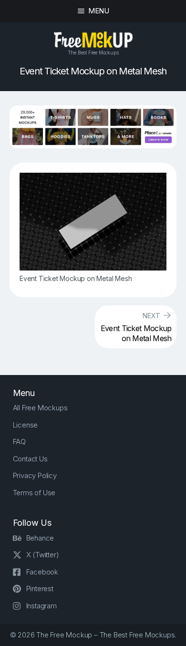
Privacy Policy (35, 475)
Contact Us (30, 458)
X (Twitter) (42, 554)
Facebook (42, 571)
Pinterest (39, 588)
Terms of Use (34, 492)
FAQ (19, 441)
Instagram (41, 605)
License (25, 424)
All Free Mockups (40, 407)
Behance (40, 537)
